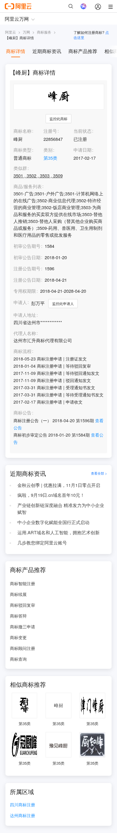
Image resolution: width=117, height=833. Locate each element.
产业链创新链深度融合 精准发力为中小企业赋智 (60, 508)
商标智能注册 (22, 583)
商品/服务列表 (28, 186)
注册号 (50, 131)
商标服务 (44, 31)
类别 (48, 150)
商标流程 (23, 351)
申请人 (20, 302)
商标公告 (23, 413)
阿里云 (10, 31)
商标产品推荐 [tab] (82, 51)
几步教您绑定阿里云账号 (42, 542)
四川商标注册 (22, 805)
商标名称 (23, 131)
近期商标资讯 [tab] (46, 51)
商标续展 (18, 594)
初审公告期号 (27, 246)
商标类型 (23, 150)
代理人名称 (25, 333)
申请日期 (83, 150)
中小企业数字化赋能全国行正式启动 (53, 522)
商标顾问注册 (22, 648)
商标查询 (18, 659)
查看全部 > (99, 473)
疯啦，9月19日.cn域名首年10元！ (51, 495)
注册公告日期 (27, 280)
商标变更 (18, 637)
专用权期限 (25, 291)
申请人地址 (25, 315)
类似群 (20, 168)
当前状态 (83, 131)
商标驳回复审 (22, 605)
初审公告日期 (27, 257)
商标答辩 (18, 616)
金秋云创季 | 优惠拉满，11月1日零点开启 (58, 485)
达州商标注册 (22, 816)
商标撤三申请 (22, 627)
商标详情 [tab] (15, 51)
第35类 (50, 158)
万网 (26, 31)
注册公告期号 (27, 268)
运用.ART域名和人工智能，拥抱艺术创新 (58, 532)
